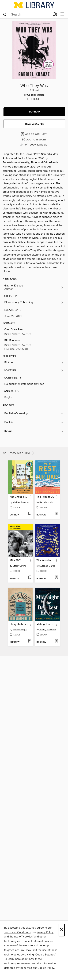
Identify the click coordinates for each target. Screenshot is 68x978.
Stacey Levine (19, 566)
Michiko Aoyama (21, 502)
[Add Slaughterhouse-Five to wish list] (30, 641)
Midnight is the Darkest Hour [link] (45, 624)
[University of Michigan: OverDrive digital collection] (34, 5)
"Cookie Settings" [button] (45, 954)
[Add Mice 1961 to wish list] (30, 577)
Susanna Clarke (47, 566)
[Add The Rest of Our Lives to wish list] (56, 514)
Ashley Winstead (47, 629)
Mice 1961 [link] (15, 560)
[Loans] (55, 15)
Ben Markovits (46, 502)
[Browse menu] (62, 14)
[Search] (5, 14)
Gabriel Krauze (35, 95)
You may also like (17, 453)
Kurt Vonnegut (20, 629)
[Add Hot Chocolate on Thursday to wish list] (30, 514)
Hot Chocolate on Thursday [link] (19, 497)
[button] (34, 111)
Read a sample (34, 124)
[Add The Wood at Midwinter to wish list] (56, 577)
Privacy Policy (45, 932)
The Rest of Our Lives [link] (45, 497)
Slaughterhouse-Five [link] (19, 624)
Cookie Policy (45, 968)
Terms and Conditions (17, 932)
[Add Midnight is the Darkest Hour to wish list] (56, 641)
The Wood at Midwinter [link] (45, 560)
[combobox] (27, 14)
